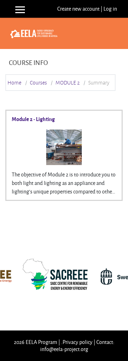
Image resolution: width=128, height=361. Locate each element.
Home (14, 82)
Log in (110, 8)
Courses (38, 82)
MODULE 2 (67, 82)
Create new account (78, 8)
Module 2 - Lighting (33, 118)
